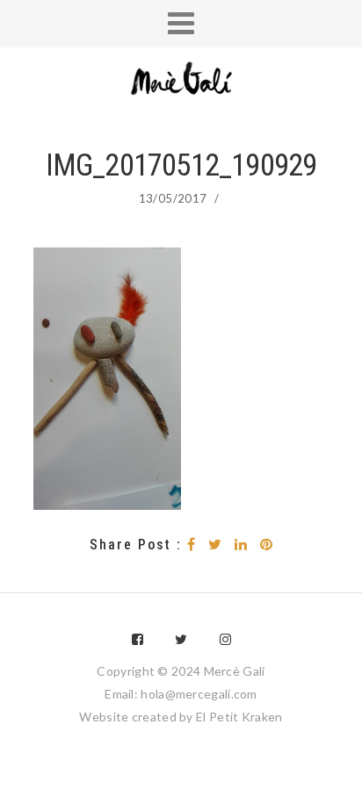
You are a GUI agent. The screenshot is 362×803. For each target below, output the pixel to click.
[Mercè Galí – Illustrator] (181, 80)
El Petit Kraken (239, 716)
